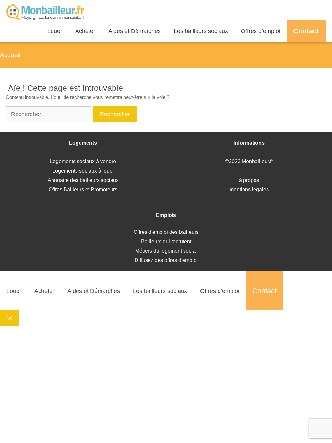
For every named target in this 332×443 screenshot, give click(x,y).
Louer (54, 31)
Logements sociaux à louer (83, 171)
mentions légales (249, 189)
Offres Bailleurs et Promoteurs (83, 189)
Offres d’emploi (260, 31)
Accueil (10, 55)
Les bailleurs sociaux (201, 31)
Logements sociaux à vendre (83, 161)
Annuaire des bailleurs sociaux (83, 180)
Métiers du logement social (166, 251)
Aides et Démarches (134, 31)
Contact (306, 31)
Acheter (85, 31)
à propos (249, 180)
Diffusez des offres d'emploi (166, 260)
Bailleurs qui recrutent (166, 241)
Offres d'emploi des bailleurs (166, 232)
